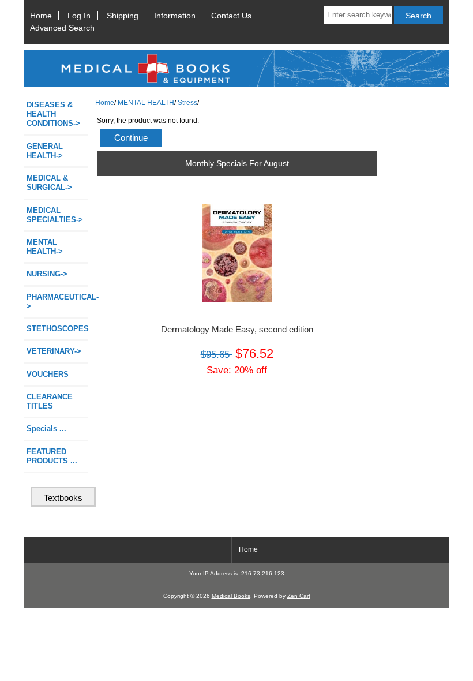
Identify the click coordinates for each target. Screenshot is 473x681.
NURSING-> (47, 274)
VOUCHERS (48, 374)
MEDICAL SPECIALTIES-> (55, 215)
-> (45, 247)
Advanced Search (62, 27)
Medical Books (231, 596)
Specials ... (46, 428)
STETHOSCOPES (57, 328)
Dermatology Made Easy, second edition (237, 329)
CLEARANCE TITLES (50, 401)
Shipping (122, 15)
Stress (187, 102)
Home (41, 15)
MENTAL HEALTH (146, 102)
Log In (79, 15)
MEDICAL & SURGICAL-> (49, 183)
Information (175, 15)
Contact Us (231, 15)
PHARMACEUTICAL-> (57, 301)
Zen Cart (298, 596)
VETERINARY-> (54, 351)
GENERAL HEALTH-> (45, 151)
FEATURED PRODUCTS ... (52, 456)
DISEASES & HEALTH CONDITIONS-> (53, 114)
